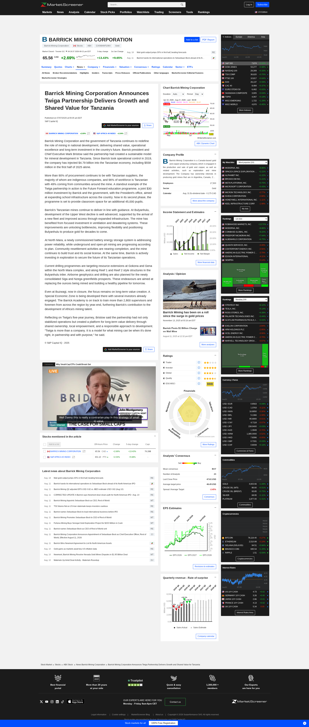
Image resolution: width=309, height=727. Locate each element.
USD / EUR (227, 404)
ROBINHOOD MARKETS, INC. (238, 224)
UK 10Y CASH (231, 606)
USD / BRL (227, 415)
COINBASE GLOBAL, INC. (236, 232)
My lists (245, 209)
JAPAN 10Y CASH (233, 599)
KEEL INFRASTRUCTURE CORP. (240, 204)
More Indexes (245, 110)
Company (93, 67)
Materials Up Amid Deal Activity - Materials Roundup (76, 560)
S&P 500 (229, 63)
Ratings (156, 67)
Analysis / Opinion (174, 274)
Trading (159, 12)
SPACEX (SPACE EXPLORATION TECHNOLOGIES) (241, 172)
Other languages (161, 73)
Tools (189, 12)
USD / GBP (227, 441)
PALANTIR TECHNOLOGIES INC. (240, 316)
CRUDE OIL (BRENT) (232, 491)
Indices (228, 37)
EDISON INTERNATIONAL (236, 256)
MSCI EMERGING (233, 101)
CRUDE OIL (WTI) (230, 488)
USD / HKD (227, 437)
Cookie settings (119, 714)
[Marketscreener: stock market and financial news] (62, 4)
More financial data (206, 262)
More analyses (207, 344)
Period (190, 94)
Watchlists (143, 12)
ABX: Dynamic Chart (205, 143)
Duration (167, 94)
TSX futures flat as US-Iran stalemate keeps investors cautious (81, 506)
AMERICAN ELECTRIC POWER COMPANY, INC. (241, 253)
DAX (227, 82)
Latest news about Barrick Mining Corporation (71, 471)
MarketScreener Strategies (54, 78)
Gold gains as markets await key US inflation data (75, 549)
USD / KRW (228, 434)
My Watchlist (228, 162)
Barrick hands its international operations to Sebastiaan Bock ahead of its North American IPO (171, 58)
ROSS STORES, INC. (234, 313)
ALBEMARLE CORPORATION (238, 239)
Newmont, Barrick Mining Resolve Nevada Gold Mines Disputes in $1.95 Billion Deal (91, 554)
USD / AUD (227, 430)
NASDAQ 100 (231, 71)
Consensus (140, 67)
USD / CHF (227, 445)
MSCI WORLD (231, 104)
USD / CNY (227, 422)
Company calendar (206, 636)
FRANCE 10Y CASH (234, 603)
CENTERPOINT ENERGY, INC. (238, 249)
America (251, 37)
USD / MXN (228, 411)
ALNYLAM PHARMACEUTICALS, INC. (241, 320)
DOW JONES (231, 67)
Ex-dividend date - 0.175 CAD (203, 193)
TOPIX (228, 97)
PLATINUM (227, 499)
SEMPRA (229, 260)
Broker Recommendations (65, 73)
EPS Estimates (172, 508)
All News (46, 73)
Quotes (58, 67)
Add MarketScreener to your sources (123, 125)
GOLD (225, 484)
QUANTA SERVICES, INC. (236, 245)
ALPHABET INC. (232, 175)
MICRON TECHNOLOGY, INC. (238, 192)
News (60, 12)
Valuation (124, 67)
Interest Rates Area (245, 612)
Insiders (95, 73)
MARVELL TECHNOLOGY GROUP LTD (241, 341)
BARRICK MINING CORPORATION (65, 451)
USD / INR (227, 419)
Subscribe (262, 4)
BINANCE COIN (232, 549)
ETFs (190, 67)
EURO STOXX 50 (232, 89)
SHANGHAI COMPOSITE (236, 93)
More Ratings (208, 444)
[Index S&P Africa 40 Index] (125, 133)
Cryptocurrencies (231, 514)
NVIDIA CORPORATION (235, 196)
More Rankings (245, 290)
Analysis (74, 12)
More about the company (203, 201)
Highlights (84, 73)
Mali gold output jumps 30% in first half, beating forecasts (161, 52)
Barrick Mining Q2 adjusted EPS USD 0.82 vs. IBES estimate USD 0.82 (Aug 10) (88, 489)
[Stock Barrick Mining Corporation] (88, 133)
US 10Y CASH (231, 592)
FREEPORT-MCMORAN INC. (238, 235)
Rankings (204, 12)
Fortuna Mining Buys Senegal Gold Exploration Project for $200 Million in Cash (88, 523)
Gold (214, 188)
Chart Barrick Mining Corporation (184, 87)
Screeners (175, 12)
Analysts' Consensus (176, 455)
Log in (249, 4)
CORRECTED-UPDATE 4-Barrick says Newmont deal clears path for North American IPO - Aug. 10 (96, 495)
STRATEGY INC (232, 305)
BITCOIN (229, 538)
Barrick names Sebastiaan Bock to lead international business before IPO (86, 512)
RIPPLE (228, 553)
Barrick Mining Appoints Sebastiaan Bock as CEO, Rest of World (82, 500)
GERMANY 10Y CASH (235, 595)
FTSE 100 (229, 78)
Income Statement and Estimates (184, 212)
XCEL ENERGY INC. (234, 333)
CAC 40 (228, 86)
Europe (239, 37)
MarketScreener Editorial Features (187, 73)
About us (159, 714)
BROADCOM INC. (233, 179)
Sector (179, 67)
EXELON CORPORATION (236, 326)
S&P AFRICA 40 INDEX (60, 457)
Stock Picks (107, 12)
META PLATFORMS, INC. (236, 183)
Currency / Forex (230, 380)
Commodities (229, 460)
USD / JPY (227, 426)
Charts (69, 67)
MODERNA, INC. (232, 168)
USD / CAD (227, 408)
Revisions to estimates (204, 566)
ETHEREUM (230, 542)
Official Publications (142, 73)
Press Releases (122, 73)
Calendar (89, 12)
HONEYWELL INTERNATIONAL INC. (241, 200)
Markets (47, 12)
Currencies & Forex (245, 451)
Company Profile (173, 154)
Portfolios (126, 12)
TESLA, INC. (230, 309)
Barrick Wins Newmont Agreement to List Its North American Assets (83, 543)
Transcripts (107, 73)
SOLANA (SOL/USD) (234, 545)
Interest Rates (229, 568)
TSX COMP (230, 74)
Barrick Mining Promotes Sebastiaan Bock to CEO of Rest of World (83, 517)
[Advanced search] (182, 4)
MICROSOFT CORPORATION (238, 186)
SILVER (226, 495)
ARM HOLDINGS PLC (234, 329)
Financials (109, 67)
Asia (263, 37)
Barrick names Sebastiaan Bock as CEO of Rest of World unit (80, 529)
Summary (46, 67)
